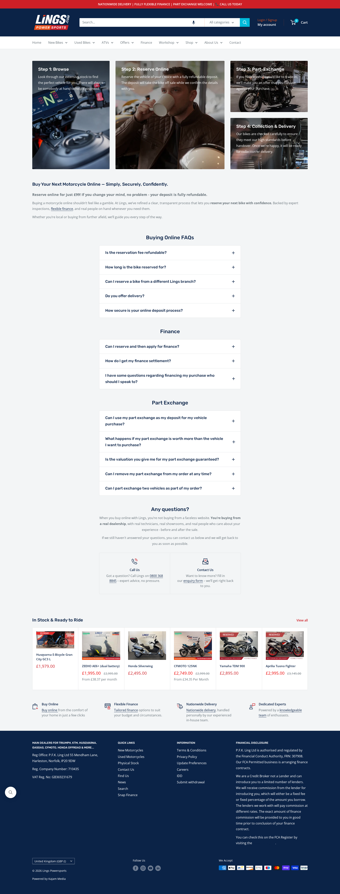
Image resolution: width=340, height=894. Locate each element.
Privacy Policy (187, 757)
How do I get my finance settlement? (138, 361)
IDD (179, 776)
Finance (146, 42)
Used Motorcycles (131, 757)
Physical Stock (128, 763)
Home (36, 42)
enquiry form (193, 581)
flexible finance (62, 209)
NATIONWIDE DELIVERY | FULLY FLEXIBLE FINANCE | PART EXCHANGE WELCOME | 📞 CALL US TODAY (170, 4)
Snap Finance (128, 795)
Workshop (166, 42)
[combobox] (141, 22)
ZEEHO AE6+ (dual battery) (101, 666)
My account (267, 24)
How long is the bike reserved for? (135, 267)
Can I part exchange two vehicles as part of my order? (153, 488)
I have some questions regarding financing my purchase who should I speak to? (159, 378)
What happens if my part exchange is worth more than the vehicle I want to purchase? (164, 441)
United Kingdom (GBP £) (50, 861)
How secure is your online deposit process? (144, 310)
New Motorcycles (130, 750)
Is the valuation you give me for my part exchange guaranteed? (162, 459)
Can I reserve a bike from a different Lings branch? (150, 281)
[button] (194, 22)
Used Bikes (82, 42)
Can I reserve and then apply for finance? (142, 346)
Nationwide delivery (201, 710)
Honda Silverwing (140, 666)
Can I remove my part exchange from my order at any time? (158, 474)
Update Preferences (192, 763)
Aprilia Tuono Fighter (281, 666)
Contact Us (126, 769)
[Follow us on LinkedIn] (158, 868)
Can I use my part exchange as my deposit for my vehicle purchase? (156, 420)
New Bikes (55, 42)
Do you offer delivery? (124, 296)
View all (303, 620)
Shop (189, 42)
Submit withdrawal (191, 782)
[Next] (307, 658)
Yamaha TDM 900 (232, 666)
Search (123, 788)
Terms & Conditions (191, 750)
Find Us (123, 776)
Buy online (50, 710)
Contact (235, 42)
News (122, 782)
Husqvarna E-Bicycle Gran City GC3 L (54, 657)
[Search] (245, 22)
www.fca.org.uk (264, 843)
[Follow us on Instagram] (143, 868)
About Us (211, 42)
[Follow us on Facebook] (135, 868)
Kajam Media (57, 879)
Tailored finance (126, 710)
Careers (182, 769)
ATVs (105, 42)
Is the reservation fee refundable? (136, 252)
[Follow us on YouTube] (150, 868)
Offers (124, 42)
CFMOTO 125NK (185, 666)
